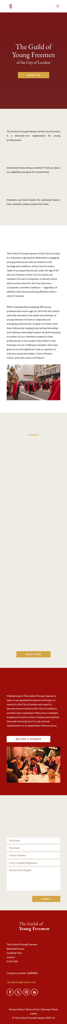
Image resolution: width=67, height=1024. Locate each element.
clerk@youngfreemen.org (21, 982)
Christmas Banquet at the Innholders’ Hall (33, 624)
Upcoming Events (33, 190)
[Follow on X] (18, 992)
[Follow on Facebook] (10, 992)
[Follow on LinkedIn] (34, 992)
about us (33, 75)
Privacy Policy (16, 1009)
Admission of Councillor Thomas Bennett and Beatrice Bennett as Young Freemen (33, 555)
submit (46, 899)
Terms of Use (32, 1009)
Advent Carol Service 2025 (33, 488)
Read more (33, 498)
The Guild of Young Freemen (33, 50)
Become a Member (33, 158)
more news (33, 654)
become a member (28, 739)
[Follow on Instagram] (26, 992)
